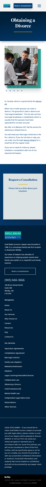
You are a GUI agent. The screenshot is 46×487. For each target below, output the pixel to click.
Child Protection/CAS (13, 389)
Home (7, 305)
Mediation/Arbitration (13, 366)
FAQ (6, 332)
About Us (8, 310)
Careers (8, 323)
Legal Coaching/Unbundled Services (19, 375)
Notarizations (10, 402)
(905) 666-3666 (15, 280)
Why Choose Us (11, 319)
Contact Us (9, 337)
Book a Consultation (23, 6)
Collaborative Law (12, 380)
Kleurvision (16, 483)
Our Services (10, 314)
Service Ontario (30, 140)
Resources (9, 328)
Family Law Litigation (13, 362)
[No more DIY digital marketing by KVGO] (7, 477)
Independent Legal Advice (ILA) (17, 398)
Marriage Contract (12, 357)
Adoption (8, 371)
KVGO (34, 483)
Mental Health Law (12, 393)
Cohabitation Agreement (15, 353)
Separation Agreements (14, 348)
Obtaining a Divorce (13, 384)
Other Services (10, 407)
